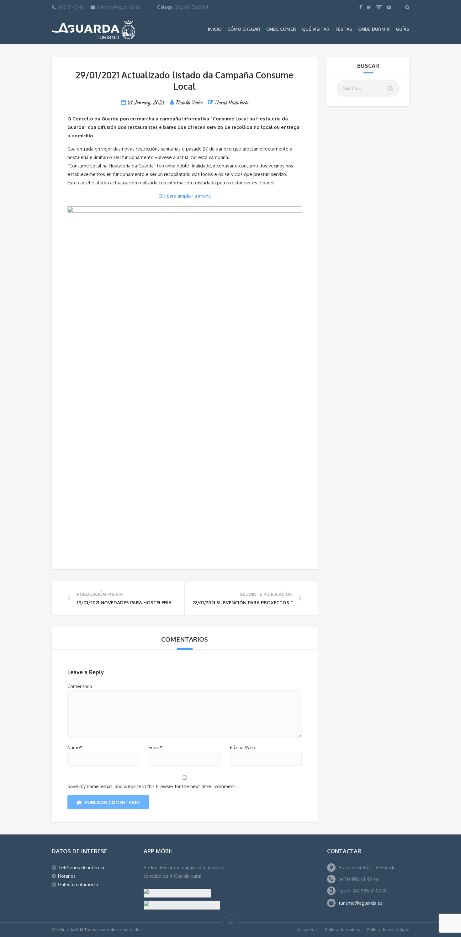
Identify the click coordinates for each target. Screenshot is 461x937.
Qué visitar (316, 29)
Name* (74, 747)
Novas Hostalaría (231, 102)
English (182, 7)
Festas (344, 29)
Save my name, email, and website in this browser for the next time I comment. (151, 786)
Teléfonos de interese (82, 868)
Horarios (67, 876)
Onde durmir (374, 29)
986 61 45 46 (71, 7)
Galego (164, 7)
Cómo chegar (243, 29)
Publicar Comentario (112, 802)
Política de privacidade (388, 929)
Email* (155, 747)
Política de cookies (342, 929)
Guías (402, 29)
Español (200, 7)
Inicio (214, 29)
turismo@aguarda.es (119, 7)
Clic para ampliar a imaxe (184, 196)
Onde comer (281, 29)
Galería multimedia (78, 884)
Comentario (79, 686)
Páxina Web (242, 747)
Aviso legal (307, 929)
